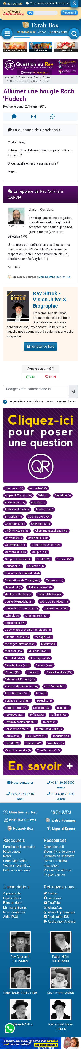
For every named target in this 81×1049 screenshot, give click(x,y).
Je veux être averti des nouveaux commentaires (42, 401)
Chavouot (40, 523)
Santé (40, 693)
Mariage (43, 637)
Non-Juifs (14, 658)
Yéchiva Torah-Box (16, 865)
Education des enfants (22, 573)
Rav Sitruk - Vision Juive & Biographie (49, 299)
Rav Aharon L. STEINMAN (20, 959)
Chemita (13, 537)
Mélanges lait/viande (20, 644)
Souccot (41, 707)
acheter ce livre (42, 346)
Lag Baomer (15, 622)
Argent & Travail (18, 495)
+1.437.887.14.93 (63, 794)
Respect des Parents (21, 686)
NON (52, 377)
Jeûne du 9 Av (56, 608)
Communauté (15, 544)
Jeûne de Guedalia (19, 601)
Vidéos (42, 32)
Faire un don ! (12, 903)
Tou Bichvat (36, 736)
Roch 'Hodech (54, 686)
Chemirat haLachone (51, 530)
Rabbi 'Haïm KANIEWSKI (60, 959)
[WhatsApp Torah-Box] (74, 3)
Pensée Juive (17, 665)
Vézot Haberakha (18, 750)
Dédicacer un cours (16, 870)
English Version (54, 875)
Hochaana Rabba (18, 594)
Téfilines (58, 714)
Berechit (38, 502)
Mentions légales (15, 907)
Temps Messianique (21, 721)
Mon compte (14, 3)
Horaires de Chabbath (59, 856)
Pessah (44, 665)
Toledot (49, 721)
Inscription (51, 865)
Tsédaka (61, 736)
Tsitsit (12, 743)
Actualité (38, 488)
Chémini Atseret (17, 530)
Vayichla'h (55, 743)
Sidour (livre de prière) (59, 852)
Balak (43, 495)
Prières (33, 672)
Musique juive (39, 651)
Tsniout (33, 743)
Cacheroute (39, 516)
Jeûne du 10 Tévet (53, 601)
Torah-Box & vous (48, 729)
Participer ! (69, 12)
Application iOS (58, 917)
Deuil (43, 559)
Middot (48, 644)
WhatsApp (54, 907)
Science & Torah (17, 700)
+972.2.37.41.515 (22, 794)
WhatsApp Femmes (61, 912)
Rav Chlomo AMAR (60, 993)
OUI (32, 377)
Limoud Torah (17, 637)
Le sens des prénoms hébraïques (28, 629)
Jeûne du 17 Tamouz (21, 608)
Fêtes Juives (12, 852)
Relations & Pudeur (20, 679)
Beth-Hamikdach (17, 509)
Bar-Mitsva (15, 502)
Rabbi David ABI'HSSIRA (20, 993)
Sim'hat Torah (16, 707)
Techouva (14, 714)
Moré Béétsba (46, 277)
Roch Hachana (26, 32)
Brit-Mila (13, 516)
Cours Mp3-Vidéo (15, 861)
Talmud (63, 707)
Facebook (54, 898)
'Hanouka (14, 488)
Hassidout (13, 587)
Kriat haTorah (36, 615)
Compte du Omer (46, 544)
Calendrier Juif (54, 847)
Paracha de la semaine (19, 847)
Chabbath (15, 523)
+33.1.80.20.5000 (63, 783)
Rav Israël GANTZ (20, 1024)
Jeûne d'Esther (50, 594)
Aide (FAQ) (10, 917)
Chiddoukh (38, 537)
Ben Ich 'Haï (63, 277)
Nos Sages (40, 658)
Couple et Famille (17, 559)
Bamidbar (63, 495)
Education (13, 566)
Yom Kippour (48, 750)
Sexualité (44, 700)
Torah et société (17, 729)
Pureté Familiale (59, 672)
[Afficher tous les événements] (27, 3)
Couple (39, 552)
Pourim (13, 672)
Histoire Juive (40, 587)
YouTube (54, 903)
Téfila (37, 714)
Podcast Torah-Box (57, 870)
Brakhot (44, 509)
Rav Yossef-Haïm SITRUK (60, 1027)
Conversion (15, 552)
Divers (47, 77)
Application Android (61, 922)
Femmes (54, 580)
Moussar (13, 651)
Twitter (52, 893)
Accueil (9, 77)
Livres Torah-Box (55, 861)
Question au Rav (59, 32)
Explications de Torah (22, 580)
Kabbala (12, 615)
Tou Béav (12, 736)
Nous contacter (22, 783)
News (7, 856)
